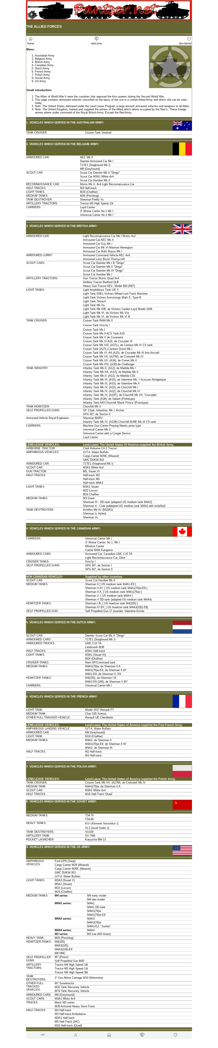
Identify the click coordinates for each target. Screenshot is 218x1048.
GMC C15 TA (93, 643)
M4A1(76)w (94, 911)
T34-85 (89, 819)
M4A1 (91, 903)
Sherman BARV (93, 418)
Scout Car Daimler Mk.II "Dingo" (100, 172)
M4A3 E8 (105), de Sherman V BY (106, 681)
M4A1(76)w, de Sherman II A (102, 666)
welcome (96, 42)
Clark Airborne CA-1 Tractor (100, 448)
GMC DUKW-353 (93, 459)
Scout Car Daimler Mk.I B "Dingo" (104, 263)
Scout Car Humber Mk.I (97, 274)
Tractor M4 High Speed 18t (71, 964)
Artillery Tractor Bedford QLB (101, 282)
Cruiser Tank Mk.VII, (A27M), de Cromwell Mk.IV (113, 356)
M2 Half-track (93, 751)
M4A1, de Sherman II (98, 740)
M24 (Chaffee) (89, 191)
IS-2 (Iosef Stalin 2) (97, 828)
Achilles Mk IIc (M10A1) (98, 509)
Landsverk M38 (94, 647)
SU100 (89, 831)
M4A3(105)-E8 (63, 949)
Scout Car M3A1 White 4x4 (97, 176)
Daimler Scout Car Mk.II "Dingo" (105, 635)
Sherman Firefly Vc (92, 199)
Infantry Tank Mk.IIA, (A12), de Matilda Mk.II (110, 372)
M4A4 (91, 930)
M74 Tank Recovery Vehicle (72, 991)
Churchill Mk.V (92, 406)
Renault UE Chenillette (99, 717)
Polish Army (42, 74)
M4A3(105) (61, 945)
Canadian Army (44, 65)
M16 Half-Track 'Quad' (98, 794)
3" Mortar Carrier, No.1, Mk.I (102, 542)
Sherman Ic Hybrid (94, 513)
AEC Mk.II (86, 157)
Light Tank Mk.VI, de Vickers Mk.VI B (106, 316)
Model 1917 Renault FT (99, 709)
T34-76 (89, 815)
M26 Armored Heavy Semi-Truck (75, 1006)
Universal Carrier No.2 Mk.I (96, 215)
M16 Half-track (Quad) (68, 1025)
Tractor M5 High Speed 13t (96, 203)
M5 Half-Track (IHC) (67, 1021)
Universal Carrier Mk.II (97, 429)
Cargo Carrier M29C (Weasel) (101, 456)
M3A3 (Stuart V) (65, 880)
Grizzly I (90, 561)
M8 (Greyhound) (90, 168)
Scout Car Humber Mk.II (95, 180)
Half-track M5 (91, 479)
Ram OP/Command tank (100, 662)
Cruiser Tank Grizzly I (96, 325)
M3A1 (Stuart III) (95, 654)
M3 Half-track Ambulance (70, 1014)
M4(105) (60, 941)
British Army (42, 62)
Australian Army (44, 55)
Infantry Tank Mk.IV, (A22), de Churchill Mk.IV (111, 391)
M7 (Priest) (61, 957)
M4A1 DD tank (96, 907)
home (30, 42)
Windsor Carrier (94, 546)
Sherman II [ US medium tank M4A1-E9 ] (110, 584)
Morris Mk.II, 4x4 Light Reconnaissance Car (107, 184)
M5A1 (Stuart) (63, 884)
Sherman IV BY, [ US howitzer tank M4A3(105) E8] (116, 607)
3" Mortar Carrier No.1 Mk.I (96, 211)
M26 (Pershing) (89, 195)
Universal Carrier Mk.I (98, 538)
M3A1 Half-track (95, 651)
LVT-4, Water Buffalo (96, 452)
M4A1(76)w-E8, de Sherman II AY (106, 670)
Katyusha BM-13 (95, 839)
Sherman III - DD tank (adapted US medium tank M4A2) (117, 502)
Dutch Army (42, 68)
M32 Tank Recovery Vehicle (72, 987)
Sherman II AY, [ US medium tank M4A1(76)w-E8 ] (116, 588)
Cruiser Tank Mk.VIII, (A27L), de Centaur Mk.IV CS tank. (118, 345)
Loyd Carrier (87, 207)
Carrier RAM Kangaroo (99, 550)
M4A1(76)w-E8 (96, 914)
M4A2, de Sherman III (98, 747)
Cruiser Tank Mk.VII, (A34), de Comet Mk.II (110, 360)
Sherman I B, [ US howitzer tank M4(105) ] (111, 603)
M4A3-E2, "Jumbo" (99, 926)
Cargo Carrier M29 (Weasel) (72, 864)
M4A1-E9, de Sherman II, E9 (103, 674)
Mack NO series (65, 1002)
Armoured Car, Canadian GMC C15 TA (108, 553)
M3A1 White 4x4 (93, 467)
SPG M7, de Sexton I (98, 565)
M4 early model (96, 895)
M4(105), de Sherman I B (100, 677)
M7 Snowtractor (64, 983)
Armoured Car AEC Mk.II (98, 239)
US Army (40, 81)
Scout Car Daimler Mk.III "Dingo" (103, 270)
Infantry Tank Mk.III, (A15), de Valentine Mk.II (111, 383)
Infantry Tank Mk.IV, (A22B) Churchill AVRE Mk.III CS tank (119, 421)
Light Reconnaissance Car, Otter (105, 557)
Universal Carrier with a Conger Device (107, 433)
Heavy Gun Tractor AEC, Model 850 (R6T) (109, 286)
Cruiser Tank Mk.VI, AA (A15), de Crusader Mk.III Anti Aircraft (121, 352)
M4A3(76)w (94, 922)
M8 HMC (60, 953)
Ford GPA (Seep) (65, 861)
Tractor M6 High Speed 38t (71, 972)
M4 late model (96, 899)
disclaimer (185, 42)
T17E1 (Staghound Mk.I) (95, 165)
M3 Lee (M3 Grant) (98, 934)
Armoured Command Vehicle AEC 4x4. (107, 255)
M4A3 (91, 918)
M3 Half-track (88, 188)
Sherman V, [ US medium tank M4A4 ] (109, 595)
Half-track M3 (91, 475)
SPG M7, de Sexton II (96, 414)
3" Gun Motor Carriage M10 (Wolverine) (79, 977)
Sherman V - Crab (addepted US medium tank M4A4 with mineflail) (124, 505)
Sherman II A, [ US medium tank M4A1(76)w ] (113, 591)
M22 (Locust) (63, 888)
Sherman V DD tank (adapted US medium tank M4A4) (118, 599)
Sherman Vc (90, 517)
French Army (43, 71)
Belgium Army (43, 58)
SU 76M (90, 835)
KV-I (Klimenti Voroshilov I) (101, 823)
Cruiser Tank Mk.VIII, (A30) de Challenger (109, 364)
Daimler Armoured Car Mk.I (96, 161)
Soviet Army (42, 78)
